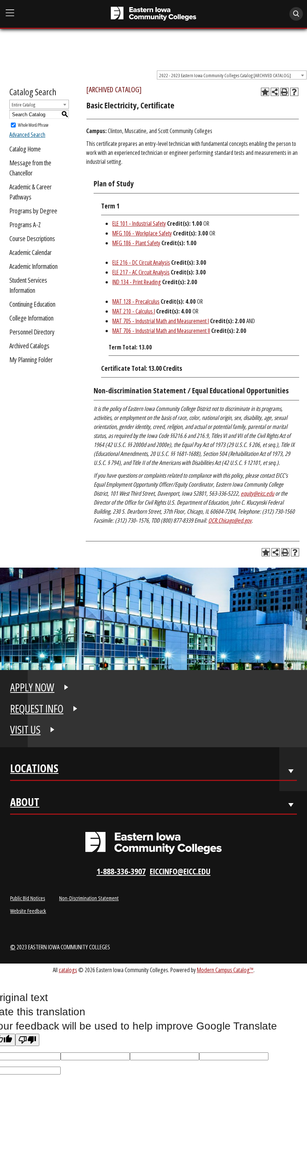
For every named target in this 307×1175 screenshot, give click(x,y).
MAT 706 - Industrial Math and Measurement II (161, 331)
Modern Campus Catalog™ (225, 969)
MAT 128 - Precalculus (135, 301)
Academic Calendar (30, 252)
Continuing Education (32, 304)
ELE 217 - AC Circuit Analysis (141, 272)
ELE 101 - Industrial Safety (139, 223)
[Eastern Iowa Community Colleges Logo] (153, 843)
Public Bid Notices (27, 898)
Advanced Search (27, 134)
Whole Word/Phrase (33, 125)
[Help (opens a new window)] (294, 92)
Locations (34, 770)
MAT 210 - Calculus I (133, 311)
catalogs (68, 969)
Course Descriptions (32, 238)
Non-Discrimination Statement (89, 898)
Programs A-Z (25, 224)
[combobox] (232, 74)
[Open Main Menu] (10, 13)
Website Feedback (28, 910)
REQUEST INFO (36, 708)
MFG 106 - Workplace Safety (142, 233)
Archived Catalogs (29, 345)
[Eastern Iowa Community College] (153, 14)
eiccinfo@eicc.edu (180, 871)
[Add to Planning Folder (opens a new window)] (265, 92)
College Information (31, 317)
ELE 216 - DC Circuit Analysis (141, 262)
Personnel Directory (32, 331)
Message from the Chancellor (30, 167)
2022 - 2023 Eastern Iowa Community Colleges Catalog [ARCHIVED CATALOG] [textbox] (225, 75)
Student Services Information (28, 285)
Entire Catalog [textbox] (23, 104)
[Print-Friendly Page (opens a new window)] (284, 92)
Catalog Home (25, 148)
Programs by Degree (33, 210)
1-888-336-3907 (121, 871)
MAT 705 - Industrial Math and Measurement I (160, 321)
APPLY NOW (32, 687)
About (24, 803)
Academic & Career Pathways (30, 191)
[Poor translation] (27, 1040)
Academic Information (33, 266)
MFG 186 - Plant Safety (136, 243)
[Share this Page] (275, 92)
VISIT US (25, 729)
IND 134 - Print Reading (136, 282)
